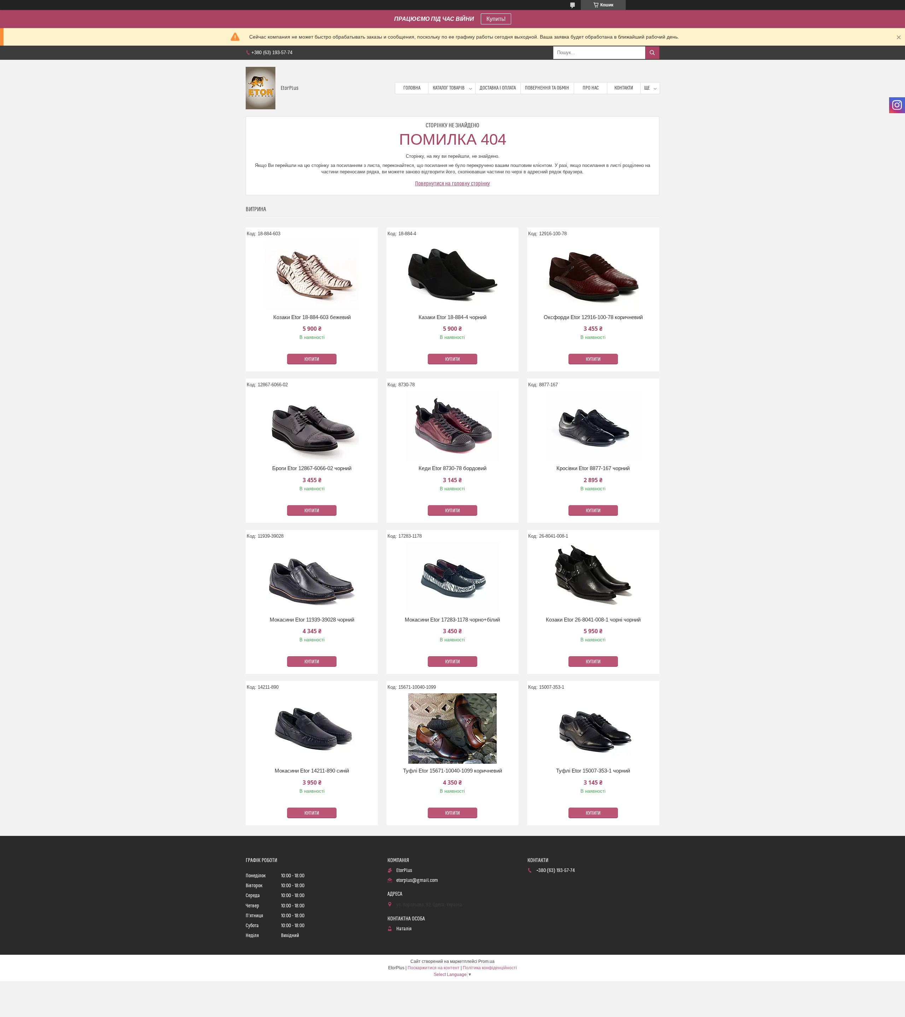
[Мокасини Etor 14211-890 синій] (312, 728)
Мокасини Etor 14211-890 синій (312, 771)
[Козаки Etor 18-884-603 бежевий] (312, 274)
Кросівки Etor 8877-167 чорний (593, 468)
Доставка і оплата (498, 88)
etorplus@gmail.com (417, 880)
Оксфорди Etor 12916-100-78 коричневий (593, 317)
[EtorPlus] (260, 88)
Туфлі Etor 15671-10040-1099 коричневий (452, 771)
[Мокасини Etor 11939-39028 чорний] (312, 577)
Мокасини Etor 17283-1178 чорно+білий (452, 620)
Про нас (591, 88)
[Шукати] (652, 52)
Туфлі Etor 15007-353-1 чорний (593, 771)
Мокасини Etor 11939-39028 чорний (312, 620)
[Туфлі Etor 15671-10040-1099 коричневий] (452, 728)
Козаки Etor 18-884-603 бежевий (312, 317)
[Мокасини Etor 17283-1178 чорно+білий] (452, 577)
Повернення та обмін (547, 88)
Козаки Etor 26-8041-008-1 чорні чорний (593, 620)
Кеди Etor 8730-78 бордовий (452, 468)
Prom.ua (486, 961)
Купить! (496, 19)
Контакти (623, 88)
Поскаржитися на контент (434, 967)
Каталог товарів (449, 88)
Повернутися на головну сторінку (452, 183)
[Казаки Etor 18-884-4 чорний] (452, 274)
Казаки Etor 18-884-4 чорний (452, 317)
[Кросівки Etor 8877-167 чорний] (593, 426)
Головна (411, 88)
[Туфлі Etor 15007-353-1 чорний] (593, 728)
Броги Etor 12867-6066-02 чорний (311, 468)
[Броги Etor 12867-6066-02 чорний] (312, 426)
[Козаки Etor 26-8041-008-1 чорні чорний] (593, 577)
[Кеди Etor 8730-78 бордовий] (452, 426)
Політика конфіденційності (490, 967)
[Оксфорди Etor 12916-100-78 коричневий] (593, 274)
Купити (311, 359)
